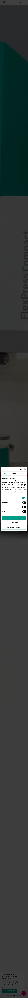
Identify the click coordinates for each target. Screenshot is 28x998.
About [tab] (23, 473)
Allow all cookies (14, 518)
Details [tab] (14, 473)
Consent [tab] (5, 473)
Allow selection (14, 522)
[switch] (24, 502)
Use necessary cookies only (14, 527)
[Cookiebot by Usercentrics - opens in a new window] (20, 469)
